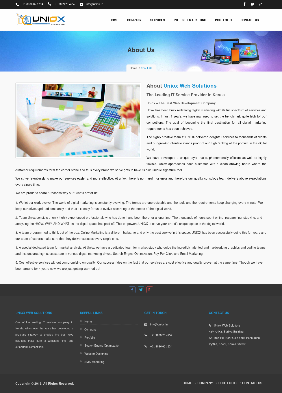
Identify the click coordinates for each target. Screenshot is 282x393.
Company (134, 20)
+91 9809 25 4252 (64, 4)
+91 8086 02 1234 (31, 4)
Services (157, 20)
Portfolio (223, 20)
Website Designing (96, 353)
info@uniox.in (94, 4)
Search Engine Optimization (102, 345)
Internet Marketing (190, 20)
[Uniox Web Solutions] (41, 19)
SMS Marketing (94, 362)
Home (114, 20)
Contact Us (250, 20)
